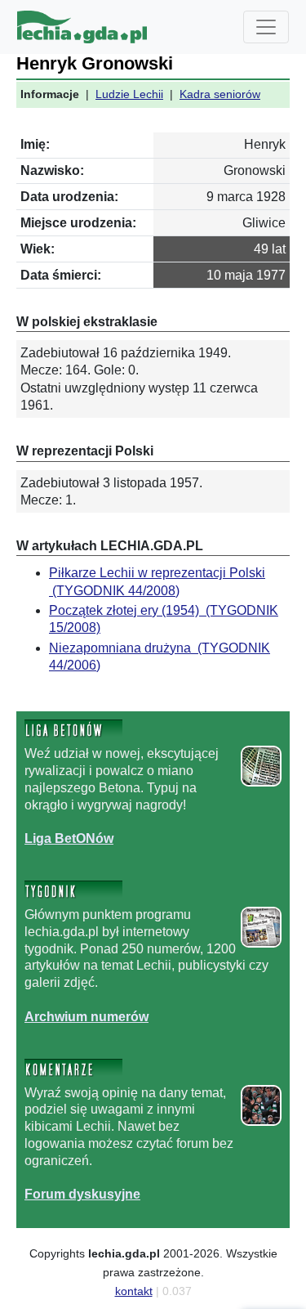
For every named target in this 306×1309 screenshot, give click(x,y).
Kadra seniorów (220, 94)
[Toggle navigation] (266, 27)
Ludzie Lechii (129, 94)
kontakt (134, 1291)
